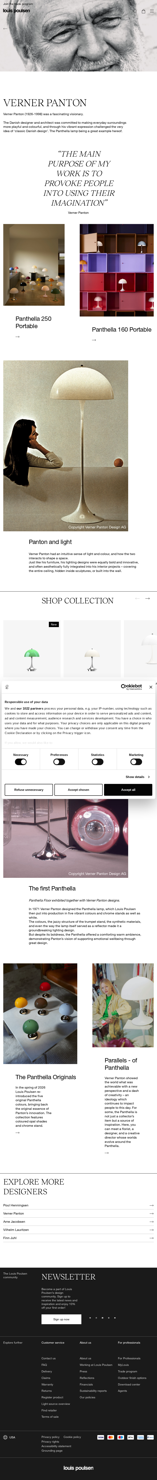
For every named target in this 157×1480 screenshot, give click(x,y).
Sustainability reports (93, 1390)
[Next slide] (147, 598)
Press (83, 1371)
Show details (135, 777)
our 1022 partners (30, 708)
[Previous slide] (137, 598)
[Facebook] (90, 1319)
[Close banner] (150, 687)
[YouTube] (115, 1319)
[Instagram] (96, 1319)
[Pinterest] (108, 1319)
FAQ (44, 1364)
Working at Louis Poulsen (96, 1364)
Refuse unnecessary (28, 789)
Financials (86, 1384)
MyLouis (123, 1364)
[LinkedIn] (102, 1319)
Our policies (87, 1397)
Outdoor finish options (132, 1378)
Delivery (46, 1371)
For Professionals (129, 1358)
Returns (46, 1390)
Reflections (87, 1378)
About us (85, 1358)
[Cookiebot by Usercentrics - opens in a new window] (124, 687)
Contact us (48, 1358)
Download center (129, 1384)
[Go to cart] (143, 11)
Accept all (128, 789)
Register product (52, 1397)
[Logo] (16, 13)
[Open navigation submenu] (151, 13)
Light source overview (55, 1403)
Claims (45, 1378)
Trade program (127, 1371)
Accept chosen (78, 789)
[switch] (59, 762)
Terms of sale (50, 1416)
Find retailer (49, 1410)
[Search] (135, 11)
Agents (122, 1390)
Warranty (47, 1384)
